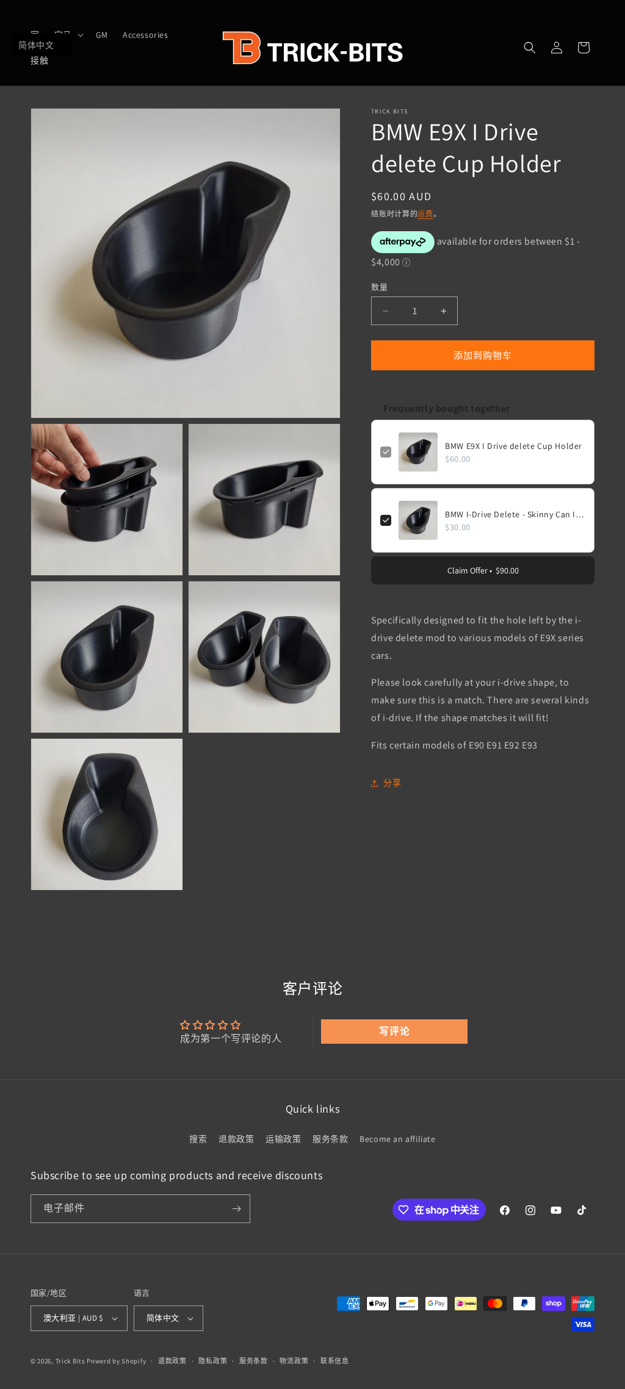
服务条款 (330, 1138)
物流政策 (294, 1361)
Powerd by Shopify (116, 1361)
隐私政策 (212, 1361)
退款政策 (236, 1138)
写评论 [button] (394, 1031)
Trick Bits (70, 1361)
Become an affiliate (397, 1138)
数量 (379, 287)
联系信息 (334, 1361)
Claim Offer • (483, 570)
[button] (529, 47)
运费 (425, 213)
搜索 (198, 1138)
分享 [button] (392, 782)
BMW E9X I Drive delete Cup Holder (513, 445)
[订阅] (236, 1208)
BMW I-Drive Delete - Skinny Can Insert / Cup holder (515, 514)
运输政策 (283, 1138)
